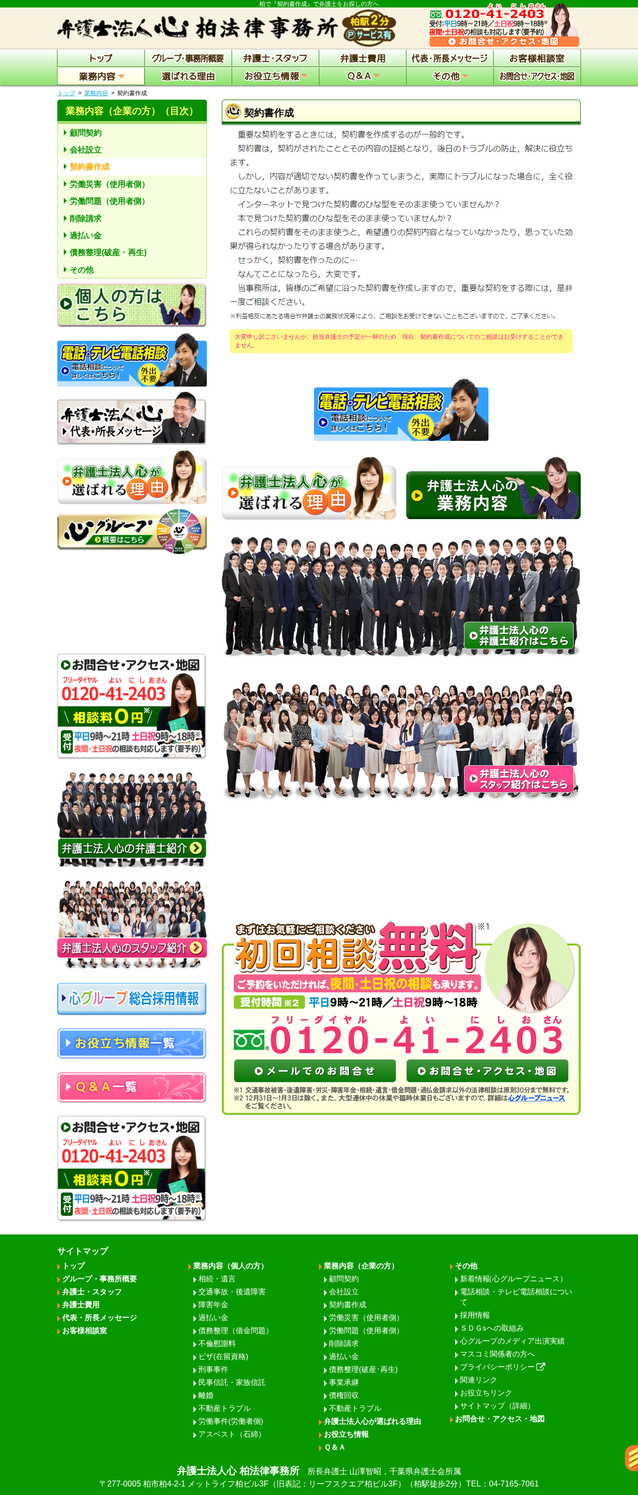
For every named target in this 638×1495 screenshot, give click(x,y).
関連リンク (478, 1379)
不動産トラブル (224, 1408)
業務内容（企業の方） (361, 1265)
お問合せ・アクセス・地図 (500, 1418)
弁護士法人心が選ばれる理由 (372, 1421)
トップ (66, 93)
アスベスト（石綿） (232, 1434)
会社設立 (86, 149)
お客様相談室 (84, 1330)
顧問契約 (86, 133)
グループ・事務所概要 (99, 1278)
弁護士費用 (81, 1304)
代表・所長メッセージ (99, 1317)
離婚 (205, 1395)
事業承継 (344, 1382)
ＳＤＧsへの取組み (492, 1328)
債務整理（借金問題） (235, 1330)
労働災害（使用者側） (110, 184)
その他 (82, 270)
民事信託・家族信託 (232, 1382)
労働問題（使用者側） (110, 201)
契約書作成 (90, 166)
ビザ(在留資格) (223, 1356)
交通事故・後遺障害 (232, 1291)
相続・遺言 (217, 1278)
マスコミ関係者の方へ (497, 1354)
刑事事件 (213, 1369)
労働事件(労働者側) (230, 1421)
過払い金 (86, 235)
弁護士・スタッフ (92, 1291)
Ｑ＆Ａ (335, 1447)
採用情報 (475, 1315)
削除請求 (86, 218)
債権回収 (344, 1395)
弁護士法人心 (319, 1476)
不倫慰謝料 (217, 1343)
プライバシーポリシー (497, 1366)
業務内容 (96, 93)
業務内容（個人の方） (230, 1265)
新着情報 (513, 1278)
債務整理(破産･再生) (363, 1369)
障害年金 (213, 1304)
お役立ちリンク (486, 1392)
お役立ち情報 (346, 1434)
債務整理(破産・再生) (108, 252)
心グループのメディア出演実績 (512, 1341)
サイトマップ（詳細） (497, 1405)
